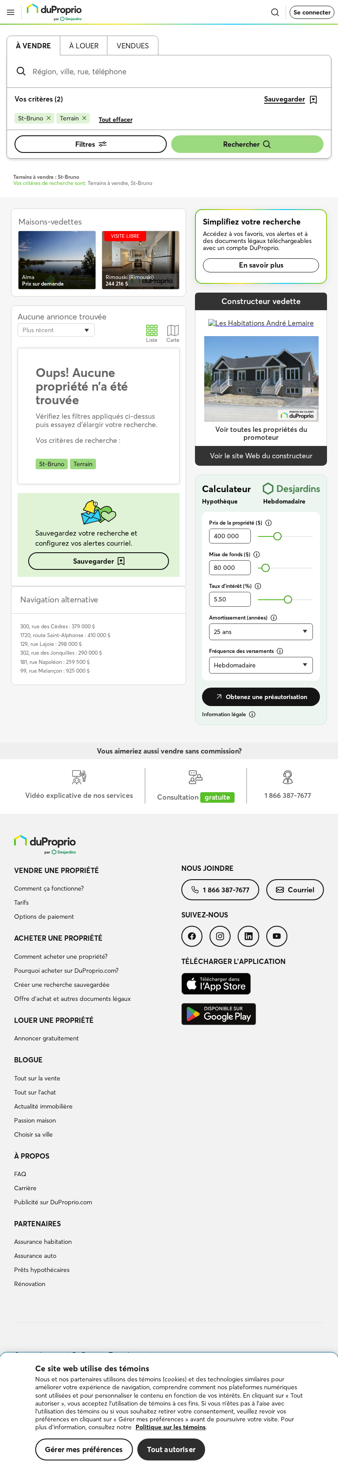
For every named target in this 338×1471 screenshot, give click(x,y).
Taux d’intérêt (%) (230, 586)
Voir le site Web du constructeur (261, 455)
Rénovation (29, 1284)
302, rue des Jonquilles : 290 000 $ (61, 652)
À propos (31, 1156)
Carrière (25, 1188)
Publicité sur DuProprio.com (53, 1202)
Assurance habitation (43, 1242)
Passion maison (35, 1120)
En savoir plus (261, 265)
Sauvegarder (93, 561)
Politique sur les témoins (171, 1427)
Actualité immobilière (43, 1106)
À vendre (33, 45)
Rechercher (241, 144)
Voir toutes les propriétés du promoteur (261, 433)
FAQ (20, 1174)
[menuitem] (97, 895)
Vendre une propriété (56, 870)
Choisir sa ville (33, 1134)
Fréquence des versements (241, 651)
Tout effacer (115, 119)
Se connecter (312, 12)
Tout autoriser (171, 1449)
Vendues (133, 45)
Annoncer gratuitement (46, 1038)
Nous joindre (207, 868)
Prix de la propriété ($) (235, 522)
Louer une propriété (54, 1020)
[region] (169, 1412)
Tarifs (21, 902)
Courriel (301, 889)
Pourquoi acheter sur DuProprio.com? (66, 971)
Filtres (85, 144)
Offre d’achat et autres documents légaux (72, 999)
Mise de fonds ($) (229, 554)
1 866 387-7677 (226, 889)
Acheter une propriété (58, 938)
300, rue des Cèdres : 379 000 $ (57, 626)
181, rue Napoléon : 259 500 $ (55, 662)
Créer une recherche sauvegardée (62, 985)
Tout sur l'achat (35, 1092)
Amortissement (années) (238, 617)
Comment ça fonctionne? (49, 888)
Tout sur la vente (37, 1078)
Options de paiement (44, 916)
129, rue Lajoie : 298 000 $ (51, 644)
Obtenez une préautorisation (266, 697)
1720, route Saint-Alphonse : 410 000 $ (65, 635)
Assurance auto (35, 1256)
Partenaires (37, 1224)
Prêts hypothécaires (42, 1270)
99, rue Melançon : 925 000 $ (55, 670)
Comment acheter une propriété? (60, 956)
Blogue (28, 1059)
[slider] (277, 536)
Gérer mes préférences (84, 1449)
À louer (84, 45)
